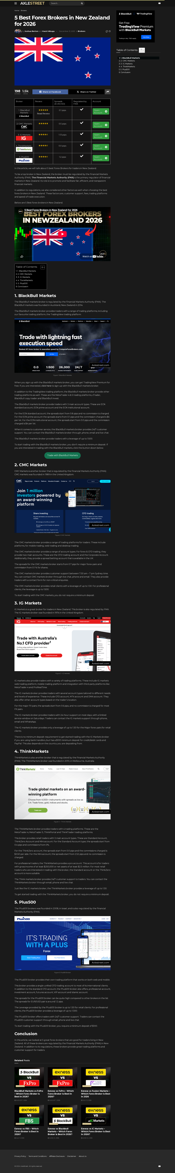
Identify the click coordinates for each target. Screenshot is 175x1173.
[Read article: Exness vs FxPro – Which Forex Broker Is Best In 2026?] (62, 1077)
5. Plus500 (23, 283)
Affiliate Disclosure (57, 1156)
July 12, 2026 (86, 1100)
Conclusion (23, 286)
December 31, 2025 (67, 31)
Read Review (43, 113)
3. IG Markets (24, 277)
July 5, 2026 (20, 1138)
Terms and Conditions (38, 1156)
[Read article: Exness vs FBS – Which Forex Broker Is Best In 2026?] (29, 1115)
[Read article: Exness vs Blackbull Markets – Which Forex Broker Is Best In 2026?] (62, 1115)
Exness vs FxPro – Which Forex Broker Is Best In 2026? (61, 1094)
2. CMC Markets (25, 274)
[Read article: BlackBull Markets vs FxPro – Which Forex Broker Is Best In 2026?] (29, 1077)
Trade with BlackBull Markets (62, 455)
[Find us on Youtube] (159, 3)
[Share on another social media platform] (108, 91)
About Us (82, 1156)
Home (16, 10)
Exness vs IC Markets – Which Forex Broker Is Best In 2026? (95, 1131)
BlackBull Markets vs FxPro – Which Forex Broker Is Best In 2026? (28, 1094)
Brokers (24, 10)
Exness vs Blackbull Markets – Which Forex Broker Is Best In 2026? (60, 1131)
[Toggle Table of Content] (41, 267)
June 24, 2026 (54, 1138)
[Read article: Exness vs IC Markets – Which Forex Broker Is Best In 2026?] (96, 1115)
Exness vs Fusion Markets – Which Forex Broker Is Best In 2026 (95, 1094)
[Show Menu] (15, 3)
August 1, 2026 (21, 1100)
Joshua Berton (31, 31)
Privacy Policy (20, 1156)
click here (46, 386)
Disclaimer (71, 1156)
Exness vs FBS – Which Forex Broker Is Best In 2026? (26, 1131)
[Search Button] (82, 3)
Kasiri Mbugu (48, 31)
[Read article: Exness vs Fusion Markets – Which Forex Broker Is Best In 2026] (96, 1077)
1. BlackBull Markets (26, 271)
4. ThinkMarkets (25, 280)
